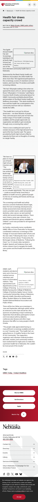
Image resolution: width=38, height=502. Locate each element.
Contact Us (7, 444)
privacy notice (20, 491)
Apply (19, 406)
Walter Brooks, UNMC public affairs (22, 25)
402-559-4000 (8, 439)
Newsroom (10, 11)
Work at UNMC (19, 393)
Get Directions (19, 399)
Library (5, 457)
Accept (19, 497)
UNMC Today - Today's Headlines (14, 373)
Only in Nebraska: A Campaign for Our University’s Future (16, 467)
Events (5, 453)
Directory (6, 448)
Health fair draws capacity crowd (25, 11)
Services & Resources (10, 461)
